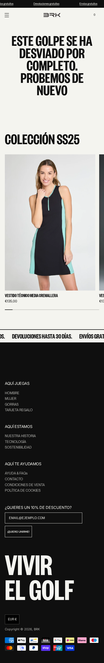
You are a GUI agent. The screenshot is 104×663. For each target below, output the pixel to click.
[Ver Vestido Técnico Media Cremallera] (50, 222)
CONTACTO (14, 479)
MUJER (10, 399)
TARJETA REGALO (19, 410)
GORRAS (12, 404)
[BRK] (52, 15)
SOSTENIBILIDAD (18, 447)
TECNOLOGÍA (15, 442)
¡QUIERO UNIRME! (18, 531)
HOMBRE (12, 393)
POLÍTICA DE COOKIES (23, 490)
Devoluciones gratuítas (46, 3)
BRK (37, 629)
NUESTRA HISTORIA (20, 436)
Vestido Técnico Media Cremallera (31, 295)
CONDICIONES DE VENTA (25, 485)
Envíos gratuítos (88, 3)
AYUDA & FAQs (16, 473)
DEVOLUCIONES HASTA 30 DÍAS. (41, 336)
